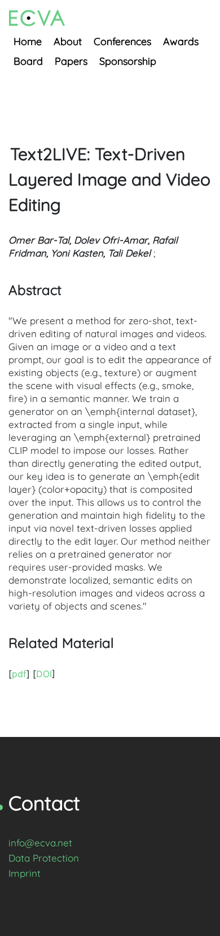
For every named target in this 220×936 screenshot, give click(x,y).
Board (28, 61)
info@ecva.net (40, 843)
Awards (181, 41)
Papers (71, 61)
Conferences (122, 41)
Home (28, 41)
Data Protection (43, 858)
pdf (19, 673)
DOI (44, 673)
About (68, 41)
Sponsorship (127, 61)
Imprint (24, 873)
